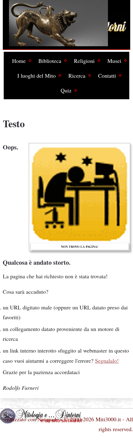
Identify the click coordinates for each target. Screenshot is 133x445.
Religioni (84, 60)
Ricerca (76, 75)
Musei (114, 60)
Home (19, 60)
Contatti (107, 75)
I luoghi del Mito (36, 75)
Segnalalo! (107, 360)
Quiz (66, 90)
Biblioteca (49, 60)
